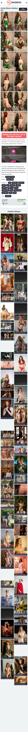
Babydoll (14, 182)
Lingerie (18, 185)
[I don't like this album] (6, 200)
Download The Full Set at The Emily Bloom (14, 135)
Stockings (4, 192)
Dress (3, 185)
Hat (8, 185)
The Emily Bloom (10, 176)
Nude (14, 192)
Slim (12, 190)
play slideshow (23, 9)
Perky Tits (10, 187)
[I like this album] (3, 200)
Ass (9, 182)
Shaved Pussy (5, 190)
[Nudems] (14, 2)
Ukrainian (8, 196)
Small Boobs (17, 190)
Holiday (12, 185)
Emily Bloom (10, 179)
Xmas (10, 192)
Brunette (21, 182)
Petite (16, 187)
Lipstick (4, 187)
